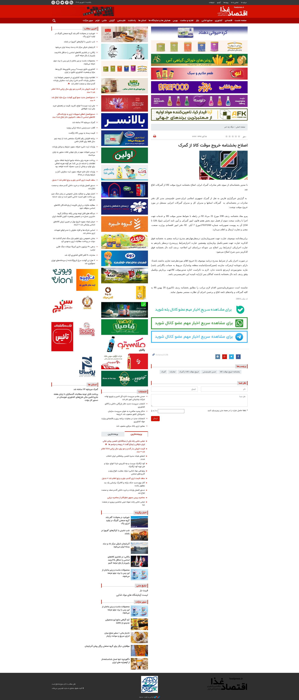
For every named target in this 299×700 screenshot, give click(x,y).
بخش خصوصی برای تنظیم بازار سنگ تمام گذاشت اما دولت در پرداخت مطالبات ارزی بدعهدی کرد (74, 240)
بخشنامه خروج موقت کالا (230, 371)
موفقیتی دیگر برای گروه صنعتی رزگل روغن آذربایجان (107, 646)
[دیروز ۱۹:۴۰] (139, 521)
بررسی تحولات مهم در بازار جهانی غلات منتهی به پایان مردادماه (73, 154)
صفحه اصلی (240, 127)
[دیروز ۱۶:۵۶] (139, 535)
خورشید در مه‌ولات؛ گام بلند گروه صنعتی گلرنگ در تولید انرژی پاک (118, 520)
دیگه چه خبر (229, 127)
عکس (104, 20)
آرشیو (219, 2)
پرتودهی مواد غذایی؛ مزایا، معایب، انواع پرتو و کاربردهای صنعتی (127, 472)
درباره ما (244, 2)
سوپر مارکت (88, 20)
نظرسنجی (121, 20)
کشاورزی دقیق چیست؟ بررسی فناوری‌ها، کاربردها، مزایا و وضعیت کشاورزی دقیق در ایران (75, 71)
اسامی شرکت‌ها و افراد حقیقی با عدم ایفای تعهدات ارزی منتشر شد (74, 232)
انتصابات (142, 392)
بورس (175, 20)
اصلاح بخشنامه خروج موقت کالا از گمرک (213, 145)
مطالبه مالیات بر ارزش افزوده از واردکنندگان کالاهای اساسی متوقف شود (74, 207)
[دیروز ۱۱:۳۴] (139, 548)
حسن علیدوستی (209, 371)
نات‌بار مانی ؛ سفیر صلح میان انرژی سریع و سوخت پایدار (117, 634)
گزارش (112, 20)
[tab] (136, 434)
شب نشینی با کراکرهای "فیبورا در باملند (115, 532)
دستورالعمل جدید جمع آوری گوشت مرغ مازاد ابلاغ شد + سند (73, 99)
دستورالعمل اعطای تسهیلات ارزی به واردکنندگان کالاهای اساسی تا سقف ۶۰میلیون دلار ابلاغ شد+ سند (73, 116)
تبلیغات (211, 2)
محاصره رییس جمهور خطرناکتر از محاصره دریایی (126, 497)
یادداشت (132, 20)
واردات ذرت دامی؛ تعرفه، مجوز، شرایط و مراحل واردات (73, 146)
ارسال (155, 418)
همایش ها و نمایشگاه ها (159, 20)
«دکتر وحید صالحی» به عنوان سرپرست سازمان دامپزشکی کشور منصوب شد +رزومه (126, 413)
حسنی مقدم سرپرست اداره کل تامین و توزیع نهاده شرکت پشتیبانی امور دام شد (125, 398)
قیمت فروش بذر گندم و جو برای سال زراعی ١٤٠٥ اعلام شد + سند (123, 450)
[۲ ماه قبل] (139, 624)
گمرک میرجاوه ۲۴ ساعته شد (83, 122)
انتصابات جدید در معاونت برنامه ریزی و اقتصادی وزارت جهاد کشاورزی (123, 420)
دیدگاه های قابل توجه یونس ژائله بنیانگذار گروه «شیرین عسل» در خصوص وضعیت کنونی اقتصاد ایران (73, 215)
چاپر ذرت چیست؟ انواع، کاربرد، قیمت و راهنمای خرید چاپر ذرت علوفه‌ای (74, 107)
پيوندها (225, 2)
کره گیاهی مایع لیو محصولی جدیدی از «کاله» (117, 621)
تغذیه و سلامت (186, 20)
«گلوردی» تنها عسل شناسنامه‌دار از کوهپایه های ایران (115, 661)
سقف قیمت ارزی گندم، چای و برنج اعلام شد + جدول (123, 478)
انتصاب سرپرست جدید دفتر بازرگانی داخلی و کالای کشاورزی (125, 405)
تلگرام (58, 2)
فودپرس (230, 11)
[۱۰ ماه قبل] (139, 650)
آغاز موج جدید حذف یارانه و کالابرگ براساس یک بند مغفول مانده (124, 484)
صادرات (172, 371)
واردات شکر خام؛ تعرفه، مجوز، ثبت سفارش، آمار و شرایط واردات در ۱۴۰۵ (75, 173)
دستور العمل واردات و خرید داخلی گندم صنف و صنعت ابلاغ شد (123, 492)
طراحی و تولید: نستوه (146, 697)
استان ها (142, 20)
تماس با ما (234, 2)
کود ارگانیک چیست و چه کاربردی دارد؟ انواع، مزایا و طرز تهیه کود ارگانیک (124, 465)
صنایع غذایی (207, 20)
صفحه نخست (240, 20)
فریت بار (144, 591)
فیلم (97, 20)
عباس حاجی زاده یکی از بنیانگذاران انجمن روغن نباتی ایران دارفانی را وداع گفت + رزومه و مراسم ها (124, 443)
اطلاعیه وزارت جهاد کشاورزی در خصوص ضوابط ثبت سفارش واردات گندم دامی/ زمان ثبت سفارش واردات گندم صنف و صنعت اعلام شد (74, 80)
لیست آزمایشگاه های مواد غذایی (132, 595)
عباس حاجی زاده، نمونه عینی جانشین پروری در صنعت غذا (123, 503)
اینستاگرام (53, 2)
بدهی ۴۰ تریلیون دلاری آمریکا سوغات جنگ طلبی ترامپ (75, 248)
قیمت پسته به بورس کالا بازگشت (82, 133)
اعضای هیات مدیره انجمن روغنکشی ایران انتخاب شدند (125, 458)
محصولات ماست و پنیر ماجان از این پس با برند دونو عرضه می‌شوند (116, 573)
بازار (197, 20)
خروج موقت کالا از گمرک (189, 371)
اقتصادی (228, 20)
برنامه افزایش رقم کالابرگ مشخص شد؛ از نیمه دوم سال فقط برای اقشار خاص (74, 140)
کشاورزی (218, 20)
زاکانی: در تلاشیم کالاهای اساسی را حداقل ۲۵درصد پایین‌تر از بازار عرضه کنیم (119, 560)
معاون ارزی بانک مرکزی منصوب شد (130, 426)
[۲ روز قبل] (139, 561)
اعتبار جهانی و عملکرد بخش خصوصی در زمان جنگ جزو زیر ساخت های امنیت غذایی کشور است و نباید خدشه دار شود (73, 196)
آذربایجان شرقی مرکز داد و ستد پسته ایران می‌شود (116, 545)
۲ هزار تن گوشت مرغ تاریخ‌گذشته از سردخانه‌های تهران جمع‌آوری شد (73, 262)
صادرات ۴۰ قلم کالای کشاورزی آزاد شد (80, 255)
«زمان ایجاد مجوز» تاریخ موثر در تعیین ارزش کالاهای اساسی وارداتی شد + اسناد (74, 223)
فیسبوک (67, 2)
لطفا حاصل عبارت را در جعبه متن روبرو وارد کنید (228, 410)
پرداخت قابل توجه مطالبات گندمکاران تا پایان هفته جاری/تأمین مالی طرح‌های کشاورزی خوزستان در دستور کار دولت (76, 397)
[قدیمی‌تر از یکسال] (139, 663)
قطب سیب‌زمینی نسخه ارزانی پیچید (80, 127)
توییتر (62, 2)
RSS (71, 2)
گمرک (163, 371)
